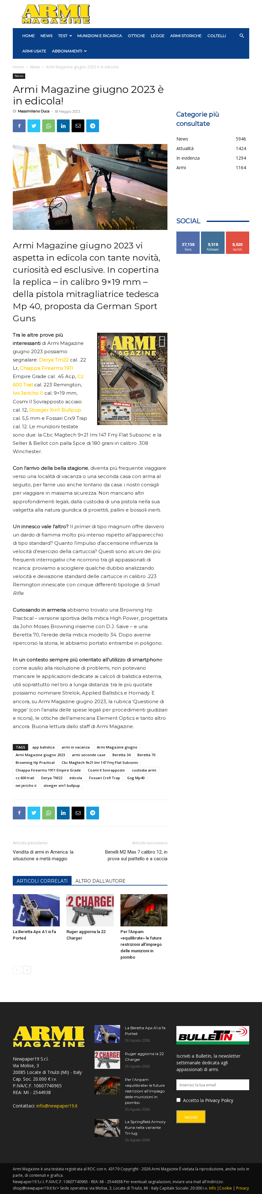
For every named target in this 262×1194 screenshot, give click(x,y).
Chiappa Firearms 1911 (46, 368)
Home (18, 67)
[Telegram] (92, 125)
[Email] (78, 125)
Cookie (225, 1188)
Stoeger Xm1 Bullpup (55, 410)
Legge (158, 35)
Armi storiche (186, 35)
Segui (213, 234)
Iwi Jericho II (28, 393)
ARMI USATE (34, 51)
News (46, 35)
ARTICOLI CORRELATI (42, 881)
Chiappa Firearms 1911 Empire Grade (48, 770)
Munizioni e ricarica (99, 35)
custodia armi (144, 770)
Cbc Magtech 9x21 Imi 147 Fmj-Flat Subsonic (100, 762)
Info (212, 1188)
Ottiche (136, 35)
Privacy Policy (219, 1100)
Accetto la (193, 1100)
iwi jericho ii (26, 785)
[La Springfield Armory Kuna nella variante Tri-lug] (107, 1128)
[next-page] (27, 970)
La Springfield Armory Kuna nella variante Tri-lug (145, 1127)
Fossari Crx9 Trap (104, 777)
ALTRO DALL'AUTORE (100, 881)
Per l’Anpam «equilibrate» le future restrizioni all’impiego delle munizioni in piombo (141, 944)
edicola (75, 777)
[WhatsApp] (48, 125)
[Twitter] (33, 125)
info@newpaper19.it (57, 1106)
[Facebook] (19, 125)
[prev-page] (17, 970)
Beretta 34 (121, 754)
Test (62, 35)
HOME (28, 35)
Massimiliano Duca (34, 111)
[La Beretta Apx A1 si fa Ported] (36, 910)
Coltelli (216, 35)
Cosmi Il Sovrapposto (106, 770)
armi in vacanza (76, 747)
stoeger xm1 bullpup (61, 785)
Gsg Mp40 (135, 777)
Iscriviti (237, 234)
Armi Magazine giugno (117, 747)
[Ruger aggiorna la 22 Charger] (89, 910)
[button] (241, 36)
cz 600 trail (25, 777)
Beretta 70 (146, 754)
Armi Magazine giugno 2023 (40, 754)
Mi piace (188, 234)
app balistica (43, 747)
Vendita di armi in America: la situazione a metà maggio (43, 855)
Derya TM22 (51, 777)
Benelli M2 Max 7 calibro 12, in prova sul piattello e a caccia (136, 855)
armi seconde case (88, 754)
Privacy (242, 1188)
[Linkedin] (63, 125)
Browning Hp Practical (35, 762)
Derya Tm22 (54, 360)
